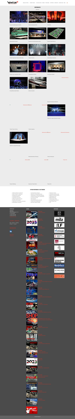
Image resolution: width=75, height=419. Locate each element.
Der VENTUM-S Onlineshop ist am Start (44, 312)
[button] (28, 2)
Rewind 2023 (40, 359)
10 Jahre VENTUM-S (41, 212)
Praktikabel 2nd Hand (41, 335)
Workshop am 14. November (43, 304)
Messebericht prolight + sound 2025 (44, 273)
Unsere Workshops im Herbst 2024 (44, 343)
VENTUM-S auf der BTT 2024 (43, 327)
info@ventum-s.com (13, 216)
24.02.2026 (40, 219)
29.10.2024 (40, 303)
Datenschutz (12, 234)
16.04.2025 (40, 272)
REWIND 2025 (40, 220)
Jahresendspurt (40, 235)
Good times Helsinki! (41, 400)
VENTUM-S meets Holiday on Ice (43, 289)
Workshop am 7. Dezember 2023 (43, 367)
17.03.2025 (40, 280)
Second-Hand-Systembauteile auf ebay (44, 384)
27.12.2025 (40, 226)
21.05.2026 (40, 211)
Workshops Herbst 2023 (42, 392)
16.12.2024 (40, 295)
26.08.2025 (40, 249)
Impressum (11, 235)
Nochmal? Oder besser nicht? (43, 352)
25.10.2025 (40, 234)
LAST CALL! (40, 408)
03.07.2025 (40, 257)
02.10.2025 (40, 242)
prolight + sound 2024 (42, 351)
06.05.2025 (40, 265)
